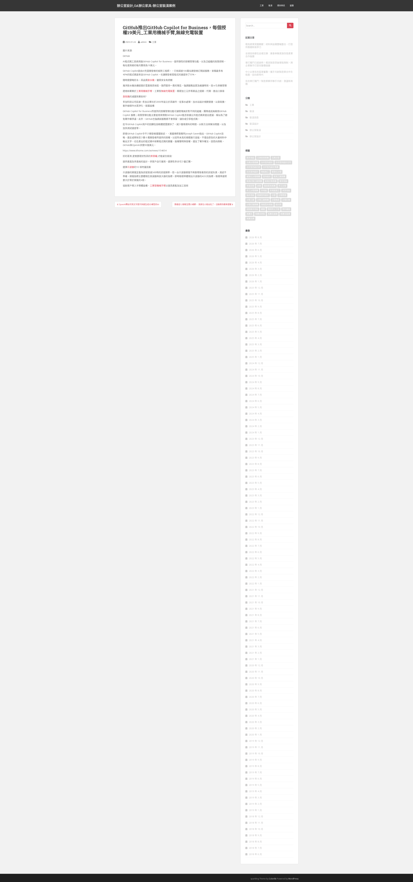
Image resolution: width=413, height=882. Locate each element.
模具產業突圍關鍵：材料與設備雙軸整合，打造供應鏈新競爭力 (269, 46)
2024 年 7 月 (255, 394)
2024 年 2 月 (255, 426)
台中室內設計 (267, 162)
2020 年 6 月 (255, 703)
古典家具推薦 (263, 157)
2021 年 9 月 (255, 608)
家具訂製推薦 (271, 181)
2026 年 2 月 (255, 275)
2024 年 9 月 (255, 382)
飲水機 (151, 80)
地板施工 (265, 171)
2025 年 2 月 (255, 350)
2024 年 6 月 (255, 401)
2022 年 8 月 (255, 539)
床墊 (259, 185)
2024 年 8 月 (255, 388)
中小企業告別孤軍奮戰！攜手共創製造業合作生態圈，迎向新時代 (269, 73)
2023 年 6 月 (255, 476)
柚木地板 (250, 195)
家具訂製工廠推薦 (254, 181)
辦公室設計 (255, 136)
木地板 (264, 190)
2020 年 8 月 (255, 690)
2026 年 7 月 (255, 243)
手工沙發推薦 (252, 190)
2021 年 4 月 (255, 640)
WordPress (293, 878)
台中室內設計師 (253, 167)
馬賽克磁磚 (285, 214)
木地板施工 (274, 190)
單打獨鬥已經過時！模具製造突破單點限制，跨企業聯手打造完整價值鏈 (269, 64)
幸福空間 (250, 185)
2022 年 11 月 (256, 520)
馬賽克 (249, 214)
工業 (262, 5)
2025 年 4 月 (255, 338)
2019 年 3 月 (255, 797)
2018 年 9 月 (255, 835)
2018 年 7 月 (255, 847)
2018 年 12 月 (256, 816)
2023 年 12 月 (256, 438)
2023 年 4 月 (255, 489)
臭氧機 (126, 96)
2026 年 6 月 (255, 249)
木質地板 (286, 190)
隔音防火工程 (273, 209)
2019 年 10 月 (256, 753)
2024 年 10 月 (256, 375)
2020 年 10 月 (256, 677)
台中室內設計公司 (283, 162)
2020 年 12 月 (256, 665)
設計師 (278, 204)
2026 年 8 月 (255, 237)
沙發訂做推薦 (252, 204)
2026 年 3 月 (255, 268)
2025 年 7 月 (255, 319)
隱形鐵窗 (286, 209)
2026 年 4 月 (255, 262)
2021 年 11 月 (256, 596)
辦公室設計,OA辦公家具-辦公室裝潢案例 (146, 6)
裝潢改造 (254, 117)
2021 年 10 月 (256, 602)
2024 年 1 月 (255, 432)
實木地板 (283, 181)
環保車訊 (281, 5)
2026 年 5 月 (255, 256)
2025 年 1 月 (255, 356)
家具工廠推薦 (279, 176)
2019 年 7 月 (255, 772)
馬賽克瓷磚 (272, 214)
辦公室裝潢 (255, 130)
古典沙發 (275, 157)
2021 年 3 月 (255, 646)
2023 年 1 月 (255, 508)
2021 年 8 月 (255, 615)
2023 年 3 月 (255, 495)
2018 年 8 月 (255, 841)
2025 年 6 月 (255, 325)
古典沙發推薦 (252, 162)
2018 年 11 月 (256, 822)
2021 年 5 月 (255, 633)
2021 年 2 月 (255, 652)
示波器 (130, 166)
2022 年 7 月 (255, 545)
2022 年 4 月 (255, 564)
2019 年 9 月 (255, 759)
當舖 (292, 5)
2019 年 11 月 (256, 747)
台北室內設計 (252, 171)
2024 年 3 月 (255, 419)
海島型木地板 (267, 204)
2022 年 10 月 (256, 526)
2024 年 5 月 (255, 407)
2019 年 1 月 (255, 810)
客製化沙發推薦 (253, 176)
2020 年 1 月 (255, 734)
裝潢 (270, 5)
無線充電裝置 (168, 90)
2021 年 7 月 (255, 621)
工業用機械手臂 (144, 90)
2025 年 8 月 (255, 312)
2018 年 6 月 (255, 854)
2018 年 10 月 (256, 829)
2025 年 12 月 (256, 287)
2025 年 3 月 (255, 344)
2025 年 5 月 (255, 331)
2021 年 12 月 (256, 589)
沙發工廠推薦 (263, 200)
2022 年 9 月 (255, 533)
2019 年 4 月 (255, 791)
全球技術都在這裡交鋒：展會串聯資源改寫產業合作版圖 (269, 55)
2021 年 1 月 (255, 659)
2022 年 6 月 (255, 552)
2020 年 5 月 (255, 709)
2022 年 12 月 (256, 514)
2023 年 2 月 (255, 501)
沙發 (274, 195)
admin (144, 42)
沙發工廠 (250, 200)
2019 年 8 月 (255, 766)
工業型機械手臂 (158, 185)
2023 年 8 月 (255, 463)
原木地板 (250, 157)
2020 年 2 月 (255, 728)
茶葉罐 (154, 156)
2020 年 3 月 (255, 722)
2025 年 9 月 (255, 306)
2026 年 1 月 (255, 281)
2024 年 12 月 (256, 363)
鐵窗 (263, 209)
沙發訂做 (286, 200)
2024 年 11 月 (256, 369)
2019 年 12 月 (256, 740)
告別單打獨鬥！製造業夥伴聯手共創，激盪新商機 (269, 82)
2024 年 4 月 (255, 413)
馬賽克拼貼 (260, 214)
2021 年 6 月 (255, 627)
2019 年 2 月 (255, 803)
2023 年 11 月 (256, 445)
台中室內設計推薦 (270, 167)
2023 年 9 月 (255, 457)
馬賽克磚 (250, 218)
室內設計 (267, 176)
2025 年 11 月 (256, 294)
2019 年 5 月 (255, 784)
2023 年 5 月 (255, 482)
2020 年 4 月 (255, 715)
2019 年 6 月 (255, 778)
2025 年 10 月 (256, 300)
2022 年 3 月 (255, 570)
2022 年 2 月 (255, 577)
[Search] (290, 25)
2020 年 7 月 (255, 696)
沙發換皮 (275, 200)
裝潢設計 (254, 123)
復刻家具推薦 (270, 185)
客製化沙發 (276, 171)
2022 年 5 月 (255, 558)
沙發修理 (282, 195)
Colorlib (272, 878)
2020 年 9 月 (255, 684)
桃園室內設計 (263, 195)
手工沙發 (282, 185)
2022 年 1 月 (255, 583)
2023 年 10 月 (256, 451)
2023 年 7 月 (255, 470)
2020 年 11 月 (256, 671)
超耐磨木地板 (252, 209)
